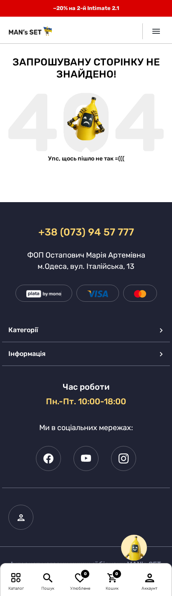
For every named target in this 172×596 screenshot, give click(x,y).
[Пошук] (47, 577)
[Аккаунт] (149, 577)
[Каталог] (16, 577)
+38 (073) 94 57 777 (86, 232)
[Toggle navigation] (153, 31)
